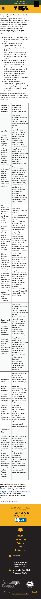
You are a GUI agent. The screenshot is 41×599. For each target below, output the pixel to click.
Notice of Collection (23, 594)
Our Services (20, 539)
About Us (20, 536)
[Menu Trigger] (36, 4)
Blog (20, 546)
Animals (20, 543)
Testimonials (20, 550)
